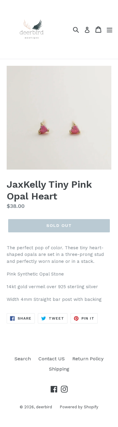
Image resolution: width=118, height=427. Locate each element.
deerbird (44, 407)
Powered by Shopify (79, 407)
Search (23, 359)
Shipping (59, 369)
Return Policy (87, 359)
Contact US (51, 359)
